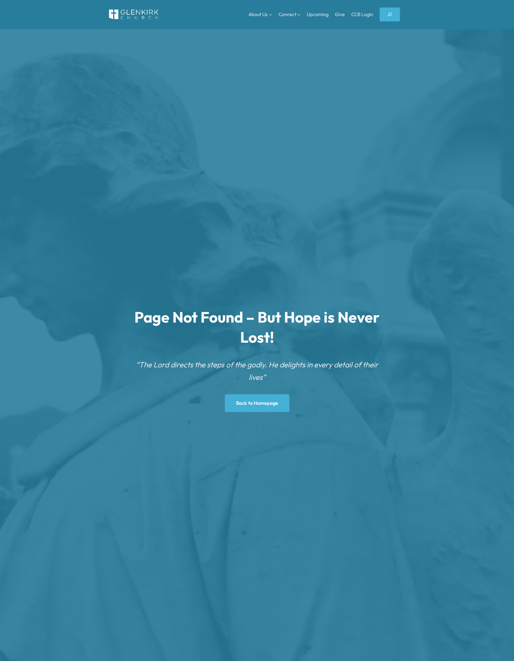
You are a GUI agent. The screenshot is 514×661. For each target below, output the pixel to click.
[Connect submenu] (298, 14)
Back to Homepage (257, 403)
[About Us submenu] (270, 14)
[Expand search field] (390, 14)
